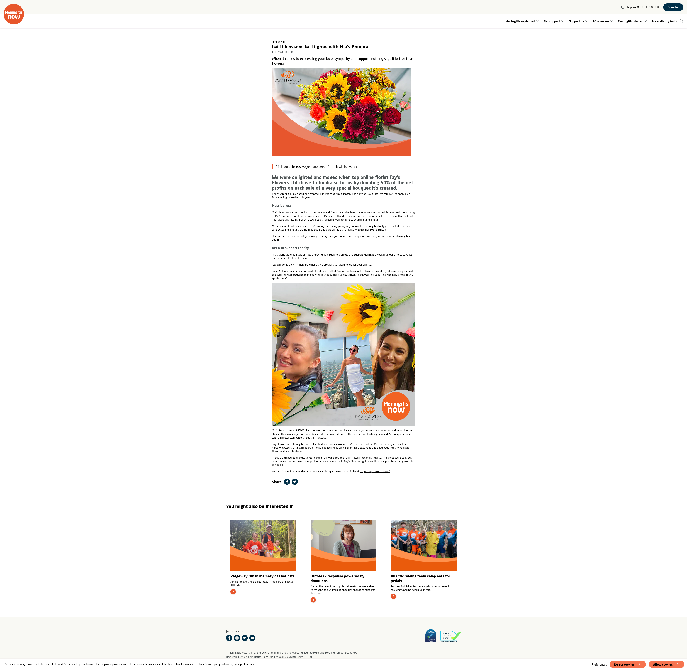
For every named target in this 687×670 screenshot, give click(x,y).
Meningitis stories (630, 21)
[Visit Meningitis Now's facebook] (229, 638)
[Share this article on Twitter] (295, 482)
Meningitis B (331, 215)
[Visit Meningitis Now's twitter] (245, 638)
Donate (672, 7)
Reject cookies (624, 664)
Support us (576, 21)
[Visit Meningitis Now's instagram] (237, 638)
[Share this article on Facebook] (287, 482)
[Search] (681, 21)
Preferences (599, 664)
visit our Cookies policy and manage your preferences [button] (224, 664)
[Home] (14, 14)
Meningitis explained (520, 21)
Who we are (601, 21)
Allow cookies (663, 664)
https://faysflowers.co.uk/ (375, 471)
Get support (552, 21)
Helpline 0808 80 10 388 (642, 7)
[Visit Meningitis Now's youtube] (252, 638)
